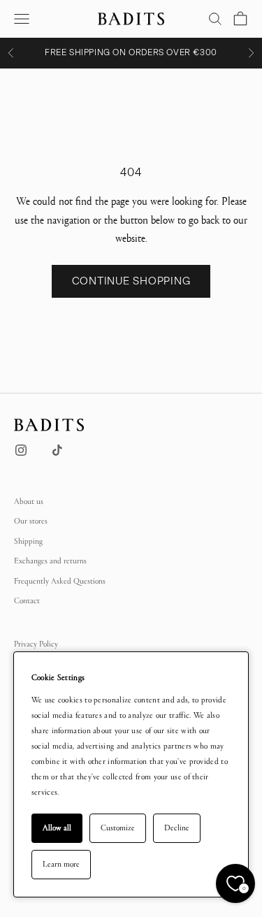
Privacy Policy (36, 644)
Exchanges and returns (50, 560)
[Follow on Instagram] (21, 450)
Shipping (28, 541)
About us (28, 501)
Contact (27, 600)
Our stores (31, 521)
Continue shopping (131, 281)
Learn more (61, 864)
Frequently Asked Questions (59, 581)
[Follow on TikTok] (57, 450)
